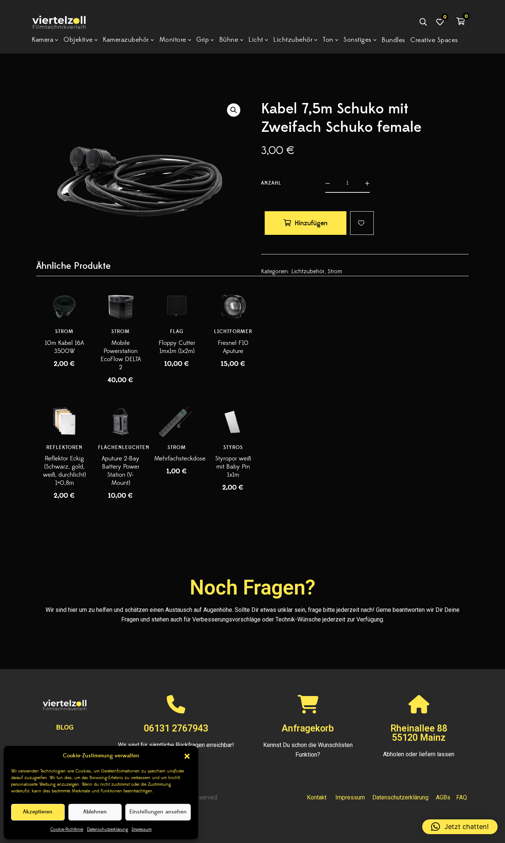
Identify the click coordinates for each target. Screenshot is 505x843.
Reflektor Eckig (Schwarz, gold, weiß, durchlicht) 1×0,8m (64, 471)
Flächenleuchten (123, 447)
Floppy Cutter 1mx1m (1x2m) (177, 347)
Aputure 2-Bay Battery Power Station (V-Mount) (120, 471)
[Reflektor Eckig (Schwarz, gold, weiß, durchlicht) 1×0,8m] (64, 421)
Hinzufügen (311, 223)
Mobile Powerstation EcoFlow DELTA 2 (121, 355)
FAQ (461, 797)
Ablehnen (95, 811)
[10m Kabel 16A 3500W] (64, 306)
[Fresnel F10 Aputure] (232, 306)
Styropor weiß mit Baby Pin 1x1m (233, 467)
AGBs (443, 797)
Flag (176, 331)
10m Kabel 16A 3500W (64, 347)
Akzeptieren (37, 811)
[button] (187, 756)
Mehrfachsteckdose (180, 459)
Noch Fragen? (252, 587)
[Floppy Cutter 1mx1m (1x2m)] (176, 306)
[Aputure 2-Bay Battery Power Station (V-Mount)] (120, 421)
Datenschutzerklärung (107, 829)
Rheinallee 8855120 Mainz (418, 733)
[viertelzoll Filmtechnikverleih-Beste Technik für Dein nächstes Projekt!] (65, 23)
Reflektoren (64, 447)
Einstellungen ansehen (158, 811)
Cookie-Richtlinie (66, 829)
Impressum (142, 829)
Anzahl (271, 183)
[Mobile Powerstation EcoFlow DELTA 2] (120, 306)
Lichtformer (233, 331)
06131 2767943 (176, 728)
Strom (335, 271)
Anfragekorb (308, 728)
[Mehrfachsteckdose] (176, 421)
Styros (233, 447)
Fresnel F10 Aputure (233, 347)
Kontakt (316, 797)
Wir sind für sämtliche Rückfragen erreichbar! (176, 744)
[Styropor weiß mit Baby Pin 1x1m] (232, 421)
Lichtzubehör (308, 271)
